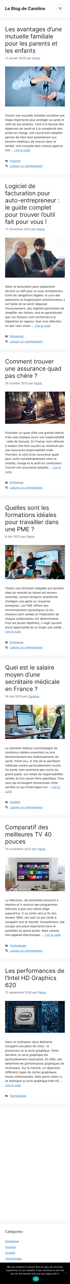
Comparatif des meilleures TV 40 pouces (28, 834)
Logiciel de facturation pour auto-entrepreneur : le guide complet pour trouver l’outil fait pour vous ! (32, 203)
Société (15, 802)
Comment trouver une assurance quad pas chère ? (33, 368)
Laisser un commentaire (26, 166)
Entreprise (16, 336)
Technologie (18, 945)
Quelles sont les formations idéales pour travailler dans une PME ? (32, 518)
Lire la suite (22, 150)
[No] (65, 1273)
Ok (35, 1279)
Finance (15, 161)
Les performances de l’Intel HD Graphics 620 (34, 978)
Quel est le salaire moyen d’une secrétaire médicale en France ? (32, 678)
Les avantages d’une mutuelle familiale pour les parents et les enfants (33, 40)
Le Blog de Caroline (25, 8)
